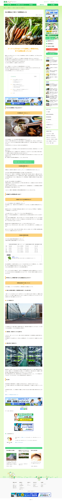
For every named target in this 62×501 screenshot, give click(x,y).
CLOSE (35, 76)
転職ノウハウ (48, 137)
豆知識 (53, 133)
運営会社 (42, 486)
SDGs (47, 141)
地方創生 (56, 139)
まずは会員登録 (51, 49)
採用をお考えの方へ (46, 1)
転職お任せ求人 (15, 487)
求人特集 (52, 4)
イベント (47, 142)
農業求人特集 (14, 486)
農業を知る (42, 4)
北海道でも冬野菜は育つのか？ (17, 84)
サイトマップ (28, 485)
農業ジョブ (23, 437)
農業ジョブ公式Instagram (19, 442)
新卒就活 (31, 4)
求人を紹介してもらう (20, 4)
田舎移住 (52, 139)
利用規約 (42, 485)
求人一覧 (9, 4)
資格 (50, 142)
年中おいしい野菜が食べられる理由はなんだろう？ (20, 89)
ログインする (52, 53)
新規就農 (50, 141)
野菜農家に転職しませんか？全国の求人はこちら (23, 162)
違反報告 (34, 485)
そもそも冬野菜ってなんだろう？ (18, 79)
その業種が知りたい (21, 487)
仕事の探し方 (48, 135)
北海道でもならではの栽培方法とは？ (18, 85)
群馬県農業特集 (21, 485)
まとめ (14, 93)
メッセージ (20, 486)
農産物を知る (53, 135)
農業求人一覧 (14, 485)
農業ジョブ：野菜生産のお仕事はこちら (11, 394)
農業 (52, 142)
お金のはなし (48, 139)
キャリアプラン (48, 133)
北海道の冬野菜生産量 (16, 87)
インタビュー (54, 141)
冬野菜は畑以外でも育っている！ (18, 90)
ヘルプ (57, 1)
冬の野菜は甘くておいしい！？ (17, 80)
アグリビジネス (53, 137)
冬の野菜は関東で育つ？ (16, 82)
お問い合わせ (52, 1)
